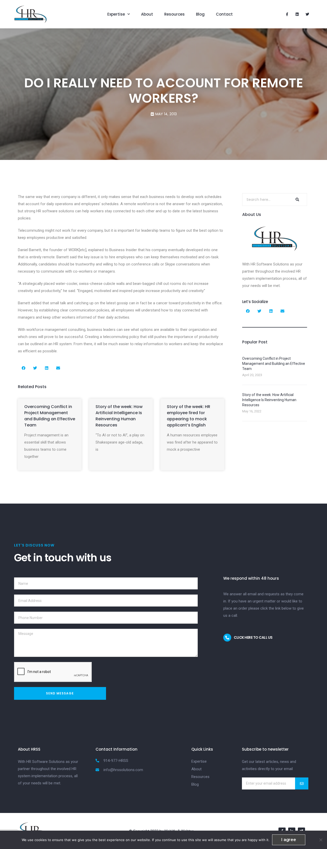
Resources (174, 14)
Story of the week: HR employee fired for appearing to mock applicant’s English (188, 416)
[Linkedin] (297, 14)
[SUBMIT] (301, 783)
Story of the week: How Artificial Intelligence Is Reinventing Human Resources (119, 416)
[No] (320, 839)
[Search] (297, 199)
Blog (200, 14)
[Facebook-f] (286, 14)
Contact (224, 14)
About (147, 14)
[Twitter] (307, 14)
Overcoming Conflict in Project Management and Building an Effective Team (49, 416)
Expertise (116, 14)
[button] (23, 368)
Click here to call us (253, 637)
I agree (288, 839)
